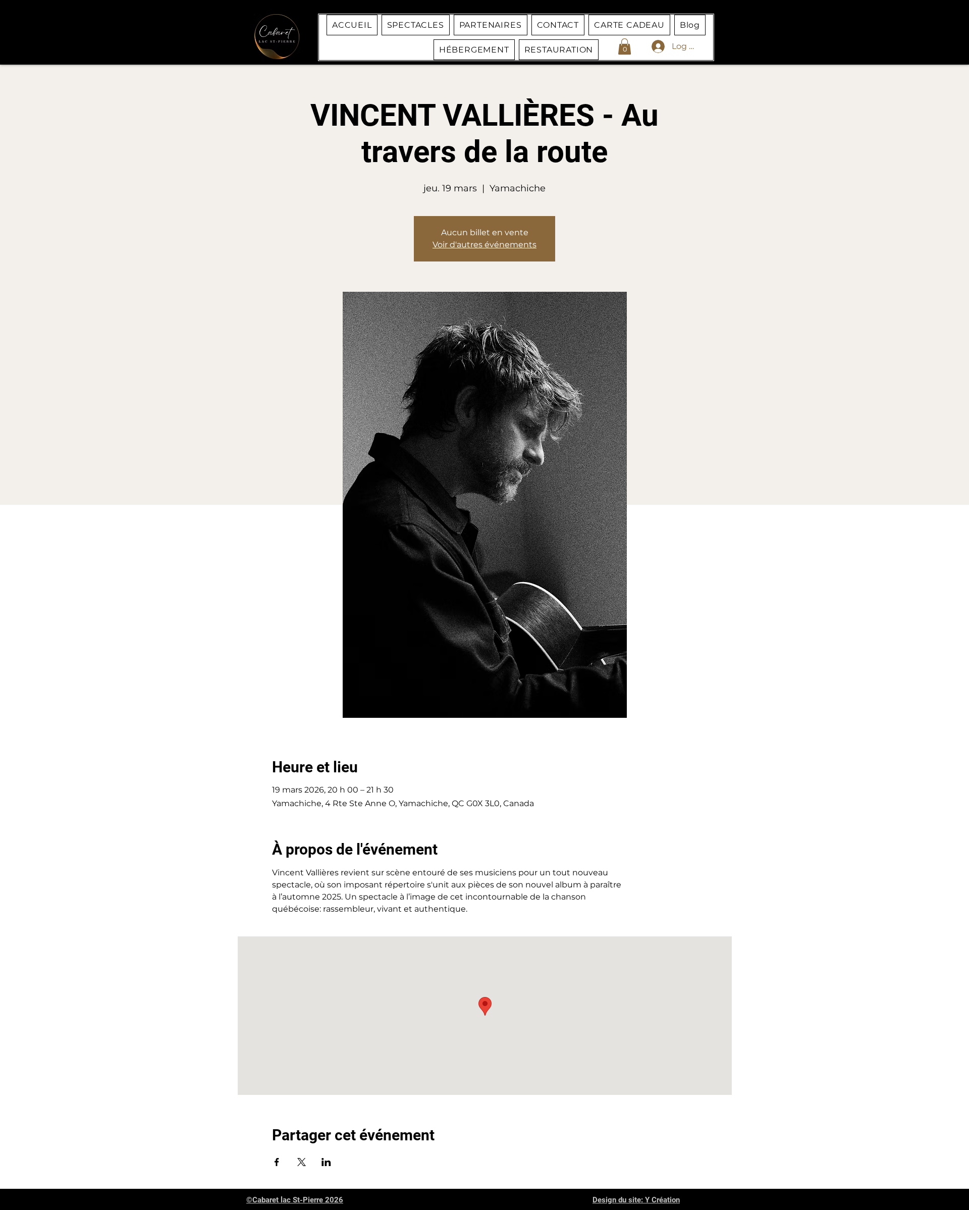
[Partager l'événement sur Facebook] (277, 1162)
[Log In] (648, 46)
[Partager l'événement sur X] (301, 1162)
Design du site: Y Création (636, 1199)
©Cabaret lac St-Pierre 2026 (294, 1199)
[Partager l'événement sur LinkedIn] (326, 1162)
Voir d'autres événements (484, 244)
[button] (624, 46)
